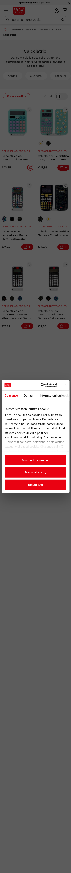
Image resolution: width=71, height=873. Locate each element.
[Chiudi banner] (65, 385)
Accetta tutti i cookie (35, 460)
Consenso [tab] (11, 395)
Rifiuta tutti (35, 484)
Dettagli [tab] (29, 395)
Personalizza (33, 472)
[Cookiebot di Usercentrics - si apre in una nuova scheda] (42, 385)
